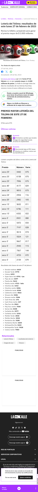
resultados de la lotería (26, 339)
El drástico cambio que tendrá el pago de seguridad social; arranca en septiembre (25, 139)
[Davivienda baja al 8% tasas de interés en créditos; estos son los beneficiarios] (6, 149)
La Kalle (3, 19)
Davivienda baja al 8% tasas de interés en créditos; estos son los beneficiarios (24, 151)
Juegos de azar (9, 343)
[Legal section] (35, 459)
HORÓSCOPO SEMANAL (17, 7)
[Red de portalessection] (35, 449)
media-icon (19, 488)
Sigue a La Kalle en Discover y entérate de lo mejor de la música (19, 104)
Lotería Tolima (8, 339)
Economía (18, 19)
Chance (21, 343)
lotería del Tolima (9, 79)
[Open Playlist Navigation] (35, 488)
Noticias (10, 19)
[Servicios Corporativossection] (35, 454)
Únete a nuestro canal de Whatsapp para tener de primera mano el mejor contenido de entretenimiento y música (20, 96)
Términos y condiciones (10, 466)
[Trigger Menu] (2, 2)
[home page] (19, 416)
